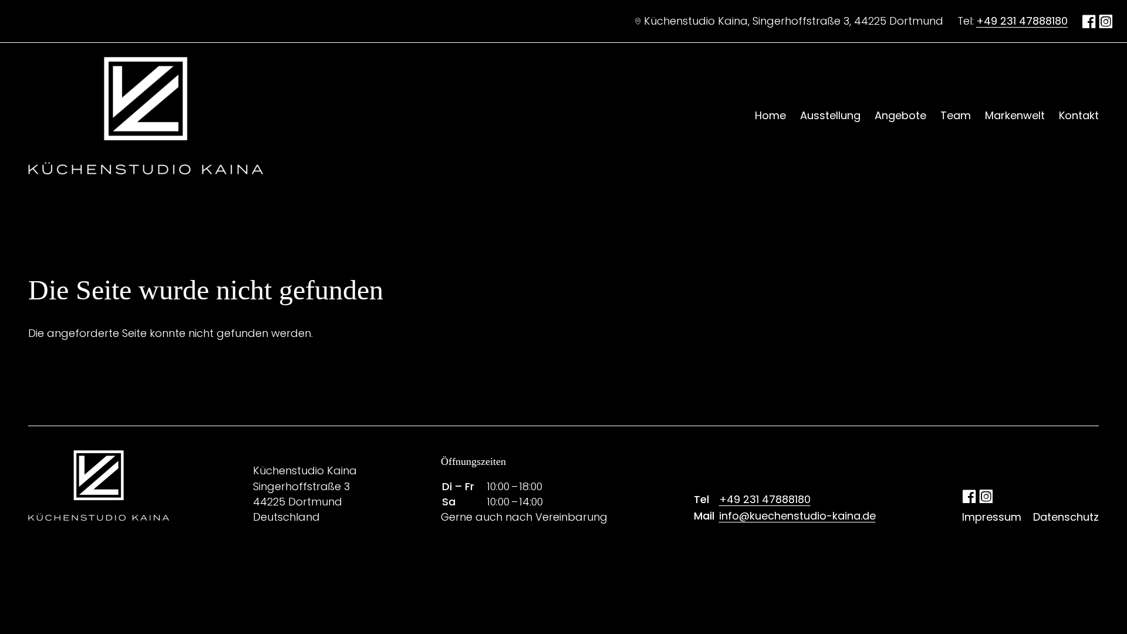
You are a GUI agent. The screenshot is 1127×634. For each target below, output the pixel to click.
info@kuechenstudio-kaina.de (797, 515)
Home (770, 115)
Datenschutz (1066, 517)
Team (955, 115)
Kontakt (1079, 115)
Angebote (900, 115)
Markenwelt (1015, 115)
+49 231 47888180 (1022, 21)
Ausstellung (830, 115)
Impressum (991, 517)
